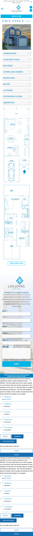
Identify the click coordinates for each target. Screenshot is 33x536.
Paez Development (24, 375)
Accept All (17, 436)
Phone (5, 333)
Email (4, 326)
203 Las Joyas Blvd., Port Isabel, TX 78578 (16, 1)
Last (3, 323)
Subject (4, 340)
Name (5, 311)
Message (5, 347)
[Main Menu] (2, 8)
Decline (5, 436)
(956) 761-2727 (16, 2)
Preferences (8, 420)
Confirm (16, 455)
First (3, 317)
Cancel (16, 451)
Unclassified (8, 427)
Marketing (7, 404)
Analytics (7, 412)
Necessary (7, 397)
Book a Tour (16, 16)
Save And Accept (8, 441)
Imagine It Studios (21, 376)
